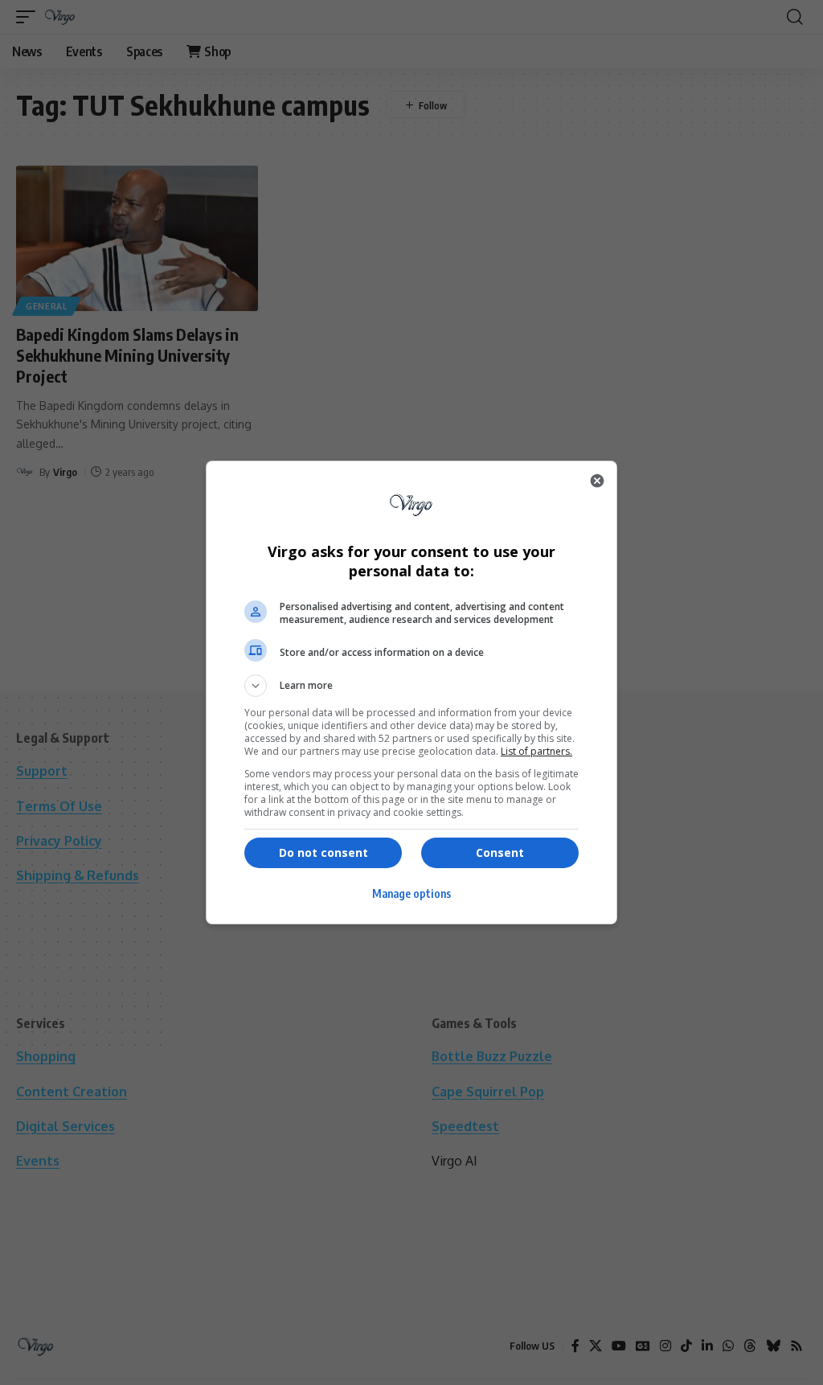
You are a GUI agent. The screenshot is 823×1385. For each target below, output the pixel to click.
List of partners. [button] (536, 751)
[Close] (597, 481)
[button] (411, 685)
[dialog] (411, 692)
